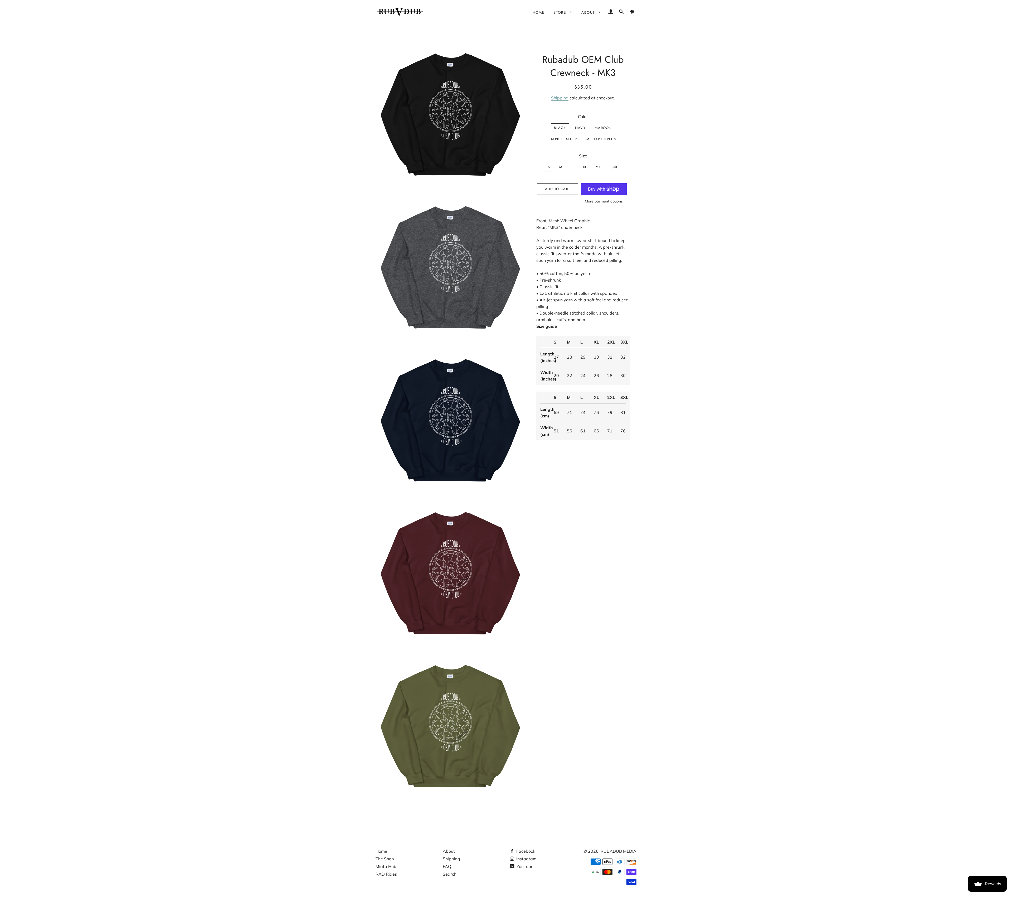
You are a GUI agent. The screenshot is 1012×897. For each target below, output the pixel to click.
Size (583, 155)
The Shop (385, 858)
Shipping (559, 97)
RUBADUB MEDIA (618, 851)
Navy (580, 127)
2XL (599, 167)
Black (560, 127)
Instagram (526, 858)
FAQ (447, 866)
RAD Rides (386, 874)
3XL (615, 167)
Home (539, 12)
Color (583, 116)
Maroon (603, 127)
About (588, 12)
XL (585, 167)
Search (449, 874)
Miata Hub (386, 866)
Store (560, 12)
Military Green (601, 139)
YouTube (524, 866)
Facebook (525, 851)
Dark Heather (563, 139)
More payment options (604, 201)
